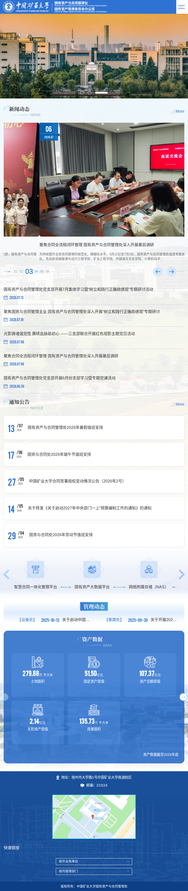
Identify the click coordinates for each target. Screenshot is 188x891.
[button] (82, 92)
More (180, 111)
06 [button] (47, 271)
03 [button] (28, 271)
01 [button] (15, 271)
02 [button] (21, 271)
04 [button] (36, 271)
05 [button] (42, 271)
